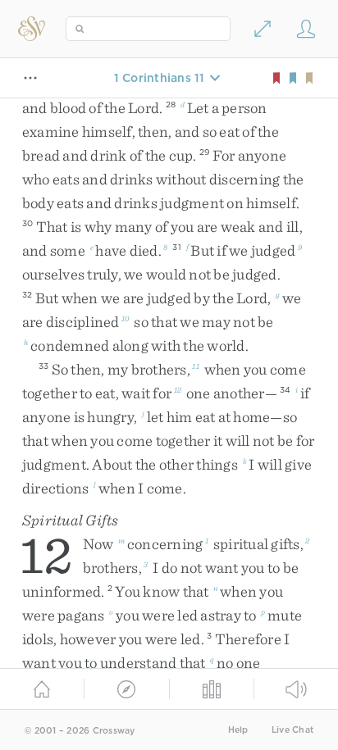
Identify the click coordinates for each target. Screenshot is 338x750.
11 (195, 365)
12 (178, 389)
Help (238, 730)
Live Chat (292, 730)
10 (125, 318)
